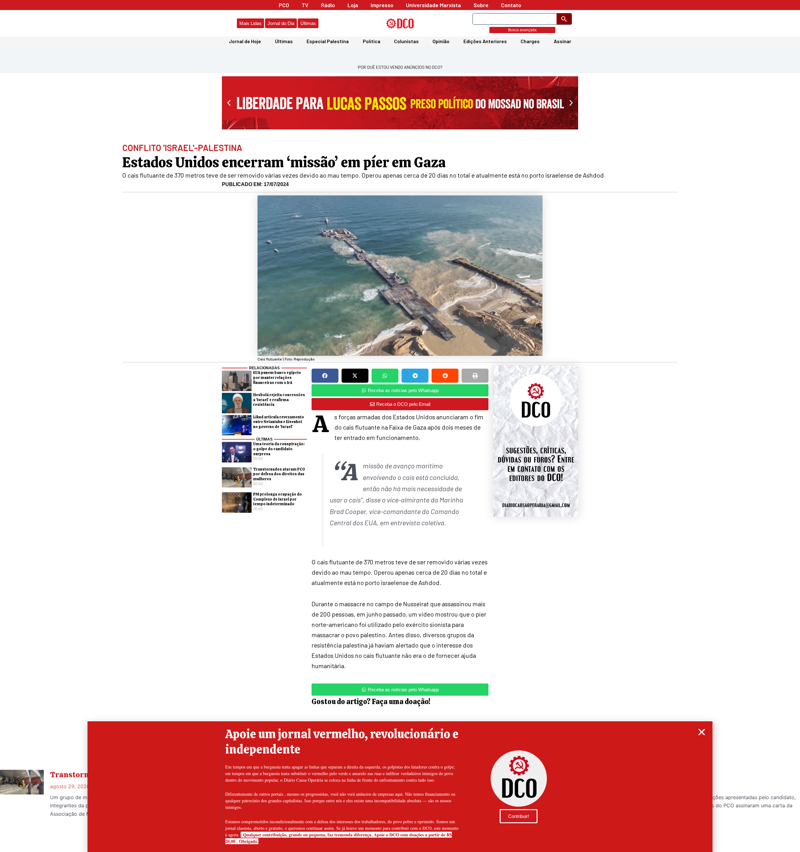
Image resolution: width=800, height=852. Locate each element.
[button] (701, 732)
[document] (400, 426)
